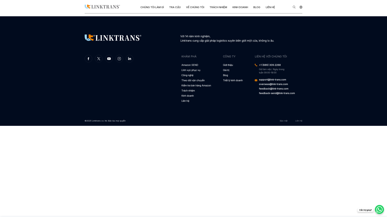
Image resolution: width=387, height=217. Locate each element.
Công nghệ (187, 75)
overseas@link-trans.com (273, 84)
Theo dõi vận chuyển (193, 80)
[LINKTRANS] (102, 7)
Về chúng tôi (195, 7)
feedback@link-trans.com (273, 88)
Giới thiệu (228, 64)
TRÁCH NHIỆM (218, 7)
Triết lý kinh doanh (233, 80)
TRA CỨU (175, 7)
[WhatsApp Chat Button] (379, 209)
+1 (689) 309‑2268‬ (270, 64)
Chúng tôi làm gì (152, 7)
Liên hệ (270, 7)
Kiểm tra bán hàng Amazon (196, 85)
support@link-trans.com (272, 79)
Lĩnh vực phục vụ (190, 70)
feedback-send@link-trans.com (277, 93)
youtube (109, 58)
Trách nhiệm (188, 90)
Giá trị (226, 70)
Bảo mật (284, 121)
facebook (88, 58)
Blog (256, 7)
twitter (98, 58)
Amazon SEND (189, 64)
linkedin (129, 58)
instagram (119, 58)
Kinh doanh (240, 7)
